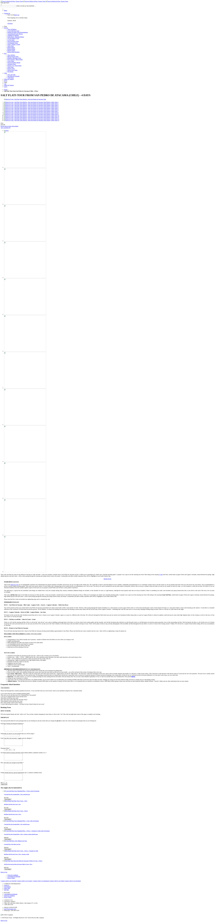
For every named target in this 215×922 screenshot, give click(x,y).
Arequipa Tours (11, 64)
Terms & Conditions (12, 875)
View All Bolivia (11, 29)
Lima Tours (10, 67)
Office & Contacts (9, 79)
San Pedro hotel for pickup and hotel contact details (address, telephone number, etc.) (24, 752)
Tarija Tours (10, 46)
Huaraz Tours (11, 68)
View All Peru (11, 55)
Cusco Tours (10, 61)
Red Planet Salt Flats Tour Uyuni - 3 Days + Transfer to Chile (16, 854)
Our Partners (7, 887)
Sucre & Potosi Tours (13, 41)
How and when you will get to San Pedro (12, 762)
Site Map (6, 890)
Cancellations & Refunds (10, 894)
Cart (7, 13)
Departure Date (5, 748)
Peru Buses (10, 71)
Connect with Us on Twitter (56, 881)
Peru (5, 53)
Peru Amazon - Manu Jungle (15, 59)
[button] (31, 102)
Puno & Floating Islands (13, 62)
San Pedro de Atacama (13, 76)
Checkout (10, 23)
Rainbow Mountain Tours (14, 58)
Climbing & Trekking (13, 35)
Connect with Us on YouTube (8, 881)
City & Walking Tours (13, 38)
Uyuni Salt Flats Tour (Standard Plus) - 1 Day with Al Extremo (17, 824)
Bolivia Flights (11, 49)
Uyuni (161, 574)
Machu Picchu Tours (12, 56)
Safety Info (7, 888)
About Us (6, 885)
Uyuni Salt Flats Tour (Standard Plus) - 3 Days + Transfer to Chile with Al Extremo (21, 834)
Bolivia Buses (11, 47)
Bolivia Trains (11, 50)
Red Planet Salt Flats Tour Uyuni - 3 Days (12, 814)
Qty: (2, 782)
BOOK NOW (107, 579)
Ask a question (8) (5, 127)
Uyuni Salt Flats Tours (13, 31)
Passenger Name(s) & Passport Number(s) (12, 723)
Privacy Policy (11, 878)
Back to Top (4, 872)
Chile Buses (10, 77)
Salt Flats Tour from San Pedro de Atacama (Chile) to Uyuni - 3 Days (18, 864)
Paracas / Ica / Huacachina (14, 65)
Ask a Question (5, 687)
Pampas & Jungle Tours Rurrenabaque (17, 32)
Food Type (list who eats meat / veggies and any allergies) (16, 738)
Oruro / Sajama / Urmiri (13, 44)
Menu (5, 10)
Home (5, 89)
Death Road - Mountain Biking (15, 37)
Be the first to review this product (9, 126)
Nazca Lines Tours (12, 70)
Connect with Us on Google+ (25, 881)
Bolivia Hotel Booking (13, 52)
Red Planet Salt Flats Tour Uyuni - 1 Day (12, 804)
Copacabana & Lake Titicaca (15, 34)
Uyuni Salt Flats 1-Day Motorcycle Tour (12, 844)
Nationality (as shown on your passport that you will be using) (18, 733)
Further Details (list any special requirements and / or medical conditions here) (21, 772)
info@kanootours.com (10, 909)
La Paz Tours (10, 40)
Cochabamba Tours (12, 43)
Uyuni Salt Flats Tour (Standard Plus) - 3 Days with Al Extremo (17, 794)
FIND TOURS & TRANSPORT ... (26, 6)
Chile (5, 73)
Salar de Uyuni (14, 584)
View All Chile (11, 74)
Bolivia (6, 28)
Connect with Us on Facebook (72, 881)
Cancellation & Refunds (13, 876)
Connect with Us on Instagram (41, 881)
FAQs (5, 80)
